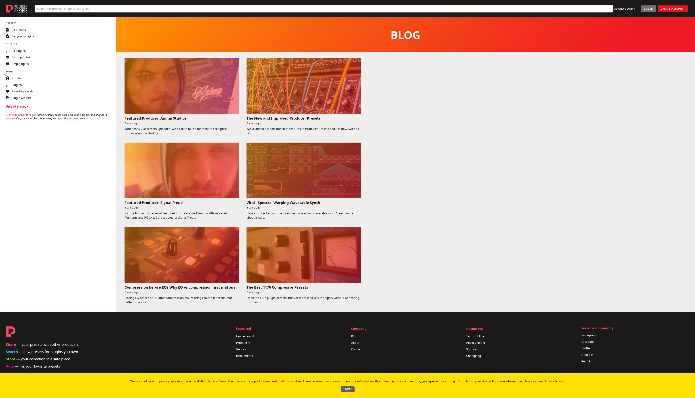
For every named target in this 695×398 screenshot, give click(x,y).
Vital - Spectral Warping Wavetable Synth (283, 202)
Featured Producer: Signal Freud (154, 202)
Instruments (244, 356)
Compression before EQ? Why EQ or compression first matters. (181, 287)
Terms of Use (475, 336)
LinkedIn (587, 355)
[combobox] (324, 8)
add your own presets (74, 118)
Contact (356, 349)
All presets (19, 30)
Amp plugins (20, 64)
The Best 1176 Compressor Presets (277, 287)
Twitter (586, 348)
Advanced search (624, 8)
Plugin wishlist (21, 98)
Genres (241, 349)
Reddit (585, 361)
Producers (243, 343)
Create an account (17, 114)
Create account (673, 8)
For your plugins (23, 36)
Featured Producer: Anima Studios (155, 118)
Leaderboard (245, 336)
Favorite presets (23, 91)
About (355, 343)
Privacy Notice (476, 343)
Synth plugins (21, 57)
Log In (648, 8)
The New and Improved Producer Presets (284, 118)
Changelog (473, 356)
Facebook (588, 342)
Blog (354, 336)
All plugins (19, 51)
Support (471, 349)
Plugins (17, 85)
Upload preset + (17, 107)
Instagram (588, 335)
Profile (16, 78)
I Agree (348, 389)
